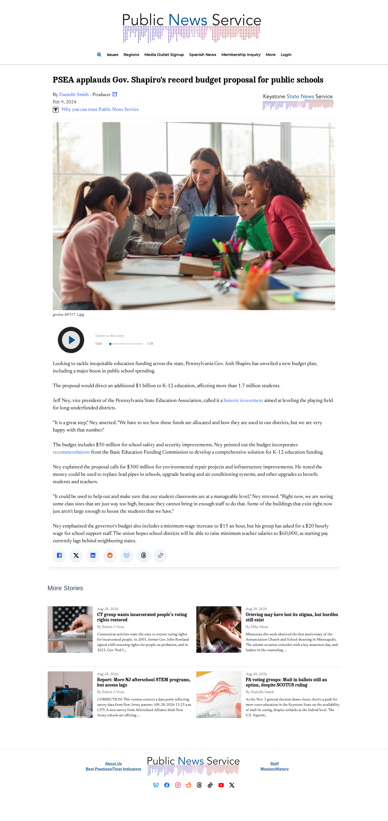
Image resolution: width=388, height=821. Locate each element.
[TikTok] (210, 785)
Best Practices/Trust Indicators (113, 769)
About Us (113, 763)
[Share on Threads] (143, 555)
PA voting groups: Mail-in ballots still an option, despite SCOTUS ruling (286, 682)
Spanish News (202, 54)
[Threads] (199, 785)
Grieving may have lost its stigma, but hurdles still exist (292, 617)
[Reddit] (188, 785)
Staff (274, 763)
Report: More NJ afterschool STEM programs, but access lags (144, 682)
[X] (232, 785)
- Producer (85, 95)
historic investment (243, 400)
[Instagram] (177, 785)
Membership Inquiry (241, 54)
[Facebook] (167, 785)
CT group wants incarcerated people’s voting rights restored (142, 617)
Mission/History (275, 769)
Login (286, 54)
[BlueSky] (156, 785)
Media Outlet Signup (164, 54)
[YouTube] (221, 785)
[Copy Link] (160, 555)
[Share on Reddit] (109, 555)
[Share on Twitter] (76, 555)
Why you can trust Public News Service (99, 109)
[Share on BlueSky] (126, 555)
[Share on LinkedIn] (93, 555)
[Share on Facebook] (59, 555)
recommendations (71, 452)
